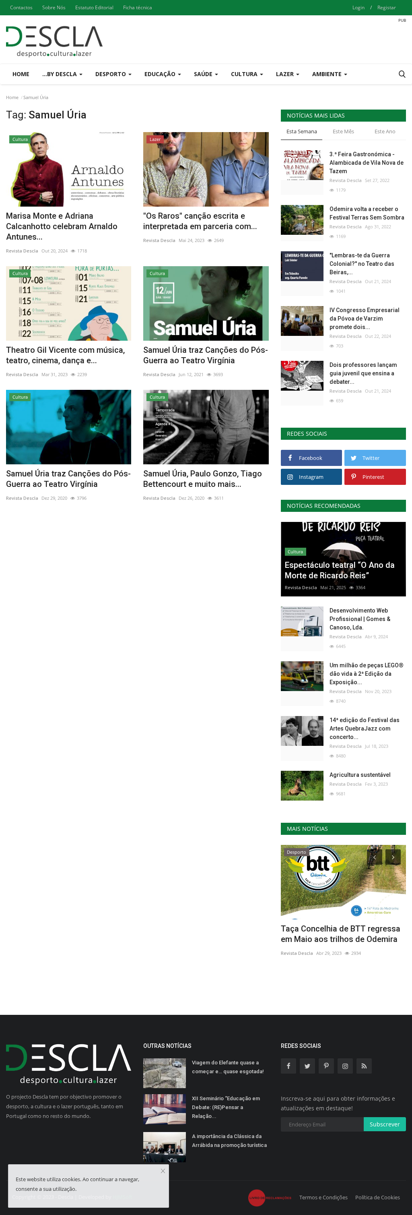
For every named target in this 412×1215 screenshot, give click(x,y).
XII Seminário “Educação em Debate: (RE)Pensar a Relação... (226, 1107)
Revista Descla (22, 251)
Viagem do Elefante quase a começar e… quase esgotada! (228, 1067)
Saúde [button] (204, 74)
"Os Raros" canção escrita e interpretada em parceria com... (200, 221)
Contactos (21, 7)
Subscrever (385, 1124)
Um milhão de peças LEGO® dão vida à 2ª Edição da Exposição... (367, 673)
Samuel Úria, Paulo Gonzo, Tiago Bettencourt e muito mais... (202, 479)
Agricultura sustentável (360, 775)
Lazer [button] (285, 74)
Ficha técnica (137, 7)
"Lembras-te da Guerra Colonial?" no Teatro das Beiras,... (362, 263)
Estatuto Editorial (94, 7)
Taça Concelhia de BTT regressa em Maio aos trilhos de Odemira (340, 934)
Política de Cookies (377, 1197)
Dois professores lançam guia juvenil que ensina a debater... (363, 373)
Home (20, 74)
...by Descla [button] (60, 74)
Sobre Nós (54, 7)
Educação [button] (160, 74)
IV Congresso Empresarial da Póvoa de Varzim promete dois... (365, 318)
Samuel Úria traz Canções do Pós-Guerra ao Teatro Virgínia (205, 355)
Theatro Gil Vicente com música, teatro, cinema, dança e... (65, 355)
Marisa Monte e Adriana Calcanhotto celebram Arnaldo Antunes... (61, 226)
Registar (386, 7)
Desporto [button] (111, 74)
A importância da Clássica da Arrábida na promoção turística (229, 1140)
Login (358, 7)
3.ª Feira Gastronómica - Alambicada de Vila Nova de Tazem (367, 162)
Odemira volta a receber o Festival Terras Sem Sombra (367, 213)
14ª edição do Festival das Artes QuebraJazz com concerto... (365, 728)
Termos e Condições (323, 1197)
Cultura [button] (245, 74)
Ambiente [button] (327, 74)
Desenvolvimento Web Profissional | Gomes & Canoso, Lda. (360, 619)
